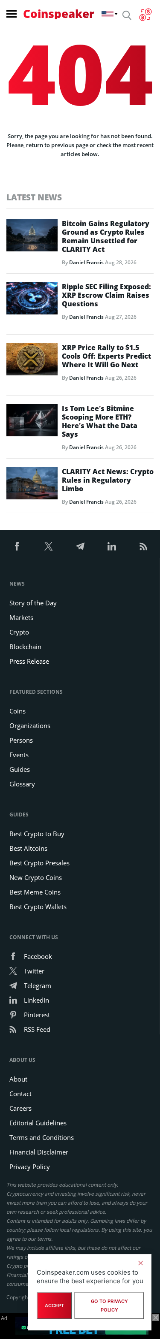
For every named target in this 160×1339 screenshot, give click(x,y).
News (17, 583)
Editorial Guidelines (38, 1122)
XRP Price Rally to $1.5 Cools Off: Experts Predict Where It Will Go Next (106, 356)
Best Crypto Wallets (38, 906)
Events (19, 754)
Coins (17, 711)
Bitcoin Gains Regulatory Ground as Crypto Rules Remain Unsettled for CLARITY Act (105, 236)
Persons (21, 740)
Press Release (29, 661)
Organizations (29, 725)
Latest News (34, 197)
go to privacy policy (109, 1305)
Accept (54, 1306)
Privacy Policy (29, 1166)
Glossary (22, 784)
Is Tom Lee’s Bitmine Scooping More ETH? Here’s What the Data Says (99, 421)
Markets (21, 617)
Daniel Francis (86, 262)
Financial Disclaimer (38, 1152)
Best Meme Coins (35, 892)
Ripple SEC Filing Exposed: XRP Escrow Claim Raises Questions (106, 295)
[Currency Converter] (145, 14)
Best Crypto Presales (39, 862)
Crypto (19, 632)
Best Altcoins (28, 848)
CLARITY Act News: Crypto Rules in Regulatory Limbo (108, 480)
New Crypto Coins (35, 877)
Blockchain (25, 646)
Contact (20, 1093)
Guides (19, 769)
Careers (20, 1108)
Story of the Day (33, 602)
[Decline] (140, 1263)
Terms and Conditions (41, 1137)
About (18, 1079)
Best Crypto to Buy (36, 833)
